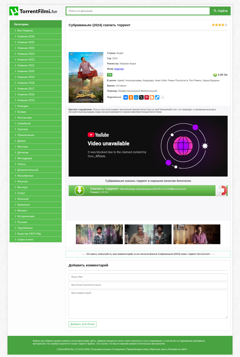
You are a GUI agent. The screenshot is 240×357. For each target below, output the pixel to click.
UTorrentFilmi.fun (65, 349)
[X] (141, 97)
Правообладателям (137, 349)
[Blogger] (152, 97)
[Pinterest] (146, 97)
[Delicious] (157, 97)
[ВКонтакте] (125, 97)
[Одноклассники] (131, 97)
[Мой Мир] (136, 97)
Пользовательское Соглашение (108, 349)
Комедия (119, 69)
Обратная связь (157, 349)
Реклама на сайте (177, 349)
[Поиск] (221, 10)
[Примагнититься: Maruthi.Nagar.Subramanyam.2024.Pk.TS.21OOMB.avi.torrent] (221, 190)
